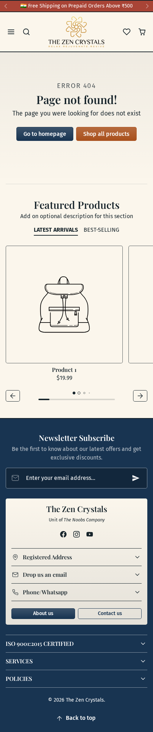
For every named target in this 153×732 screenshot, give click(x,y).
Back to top (81, 717)
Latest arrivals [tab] (56, 229)
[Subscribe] (135, 478)
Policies (19, 678)
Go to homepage (44, 134)
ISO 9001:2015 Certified (40, 643)
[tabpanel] (76, 324)
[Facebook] (63, 534)
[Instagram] (76, 534)
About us (43, 613)
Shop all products (106, 134)
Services (19, 661)
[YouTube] (89, 534)
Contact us (110, 613)
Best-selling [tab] (101, 229)
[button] (11, 32)
